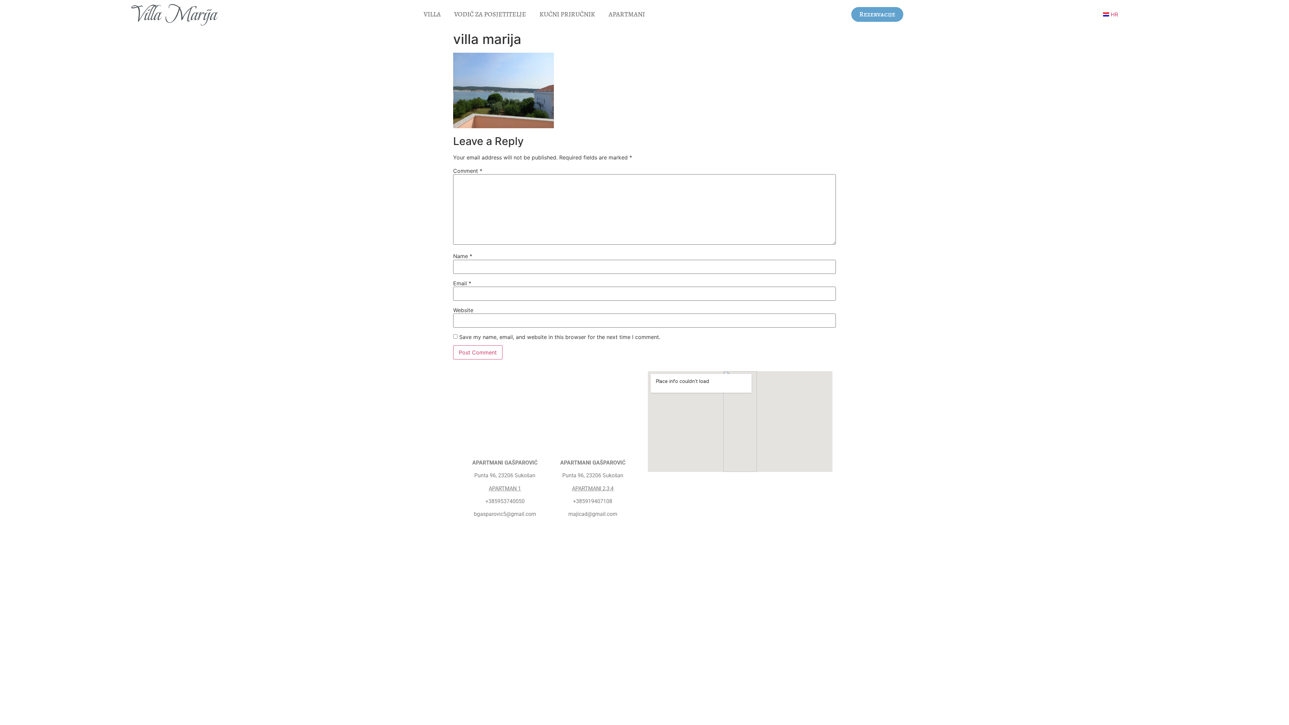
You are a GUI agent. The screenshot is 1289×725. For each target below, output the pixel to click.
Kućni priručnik (567, 14)
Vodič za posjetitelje (490, 14)
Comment (467, 171)
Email (462, 283)
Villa (432, 14)
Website (463, 310)
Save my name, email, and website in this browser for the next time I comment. (559, 337)
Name (462, 256)
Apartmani (627, 14)
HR (1113, 14)
